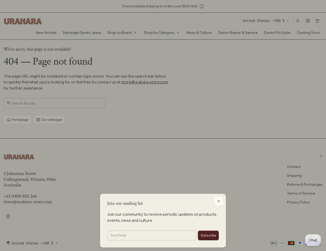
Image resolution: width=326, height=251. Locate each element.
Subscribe (208, 235)
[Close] (218, 201)
